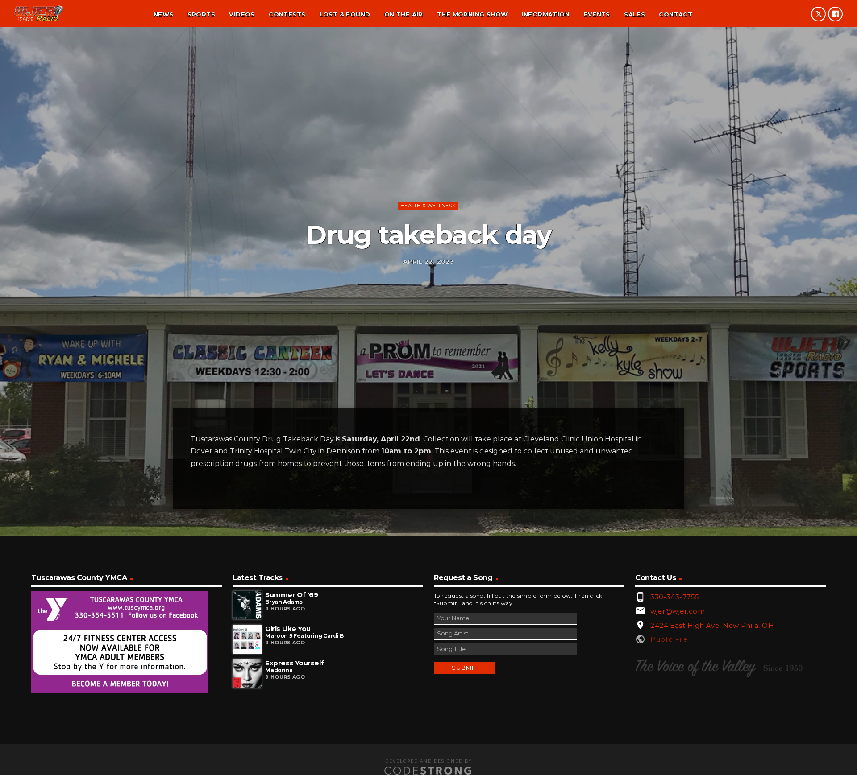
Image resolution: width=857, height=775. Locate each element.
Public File (668, 639)
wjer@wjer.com (677, 611)
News (164, 14)
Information (546, 14)
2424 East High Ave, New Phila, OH (712, 625)
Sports (201, 14)
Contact (675, 14)
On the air (403, 14)
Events (596, 14)
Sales (634, 14)
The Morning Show (472, 14)
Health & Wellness (427, 205)
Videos (241, 14)
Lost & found (345, 14)
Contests (287, 14)
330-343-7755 (674, 597)
